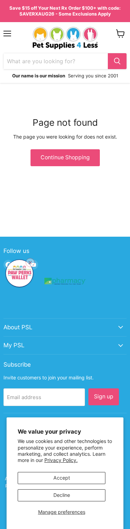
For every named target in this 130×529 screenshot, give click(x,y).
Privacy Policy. (61, 460)
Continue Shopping (65, 157)
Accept (61, 478)
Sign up (103, 396)
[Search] (117, 61)
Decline (61, 495)
